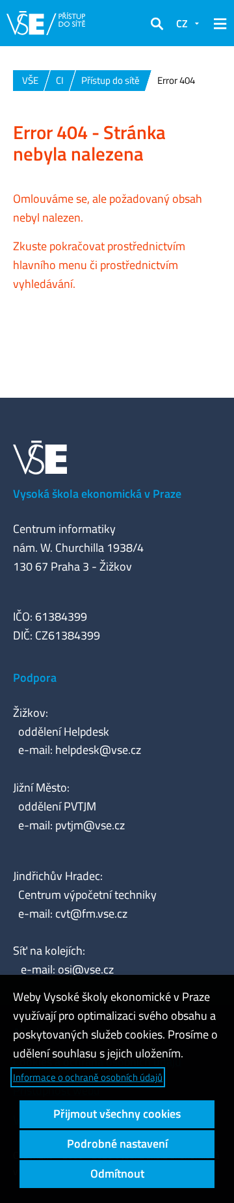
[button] (156, 23)
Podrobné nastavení (117, 1143)
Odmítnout (117, 1173)
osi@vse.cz (86, 969)
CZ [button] (182, 23)
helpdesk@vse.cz (98, 749)
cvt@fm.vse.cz (91, 913)
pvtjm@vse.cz (90, 825)
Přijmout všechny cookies (117, 1113)
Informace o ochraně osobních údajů (87, 1077)
